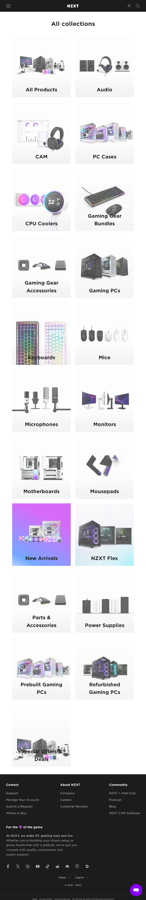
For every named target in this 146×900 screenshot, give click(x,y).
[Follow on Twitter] (18, 866)
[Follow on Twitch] (77, 866)
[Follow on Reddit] (57, 866)
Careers (65, 799)
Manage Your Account (22, 799)
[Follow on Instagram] (28, 866)
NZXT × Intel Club (122, 793)
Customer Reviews (74, 806)
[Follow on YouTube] (38, 866)
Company (67, 793)
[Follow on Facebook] (8, 866)
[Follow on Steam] (87, 866)
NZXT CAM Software (124, 813)
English (79, 877)
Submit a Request (19, 806)
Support (12, 793)
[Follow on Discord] (67, 866)
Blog (112, 806)
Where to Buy (16, 813)
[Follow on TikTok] (47, 866)
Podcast (115, 799)
